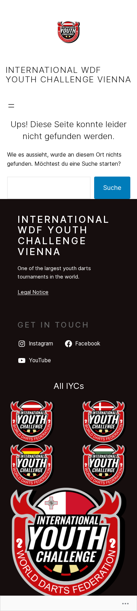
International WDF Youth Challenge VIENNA (69, 74)
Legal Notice (33, 292)
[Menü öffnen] (11, 106)
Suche (112, 187)
